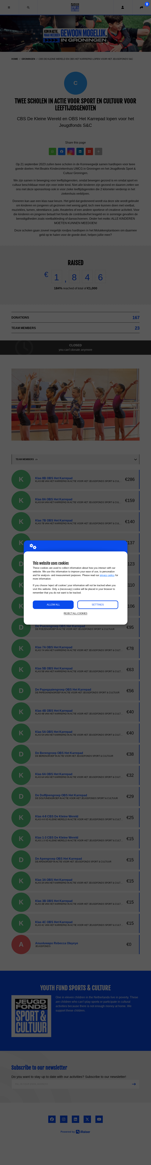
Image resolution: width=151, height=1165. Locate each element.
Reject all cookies (75, 613)
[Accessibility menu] (147, 4)
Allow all (53, 604)
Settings (98, 604)
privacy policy (107, 575)
